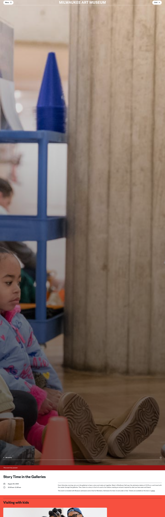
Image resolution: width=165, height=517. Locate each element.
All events (9, 458)
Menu (7, 2)
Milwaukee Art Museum (82, 2)
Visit (155, 2)
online (153, 491)
